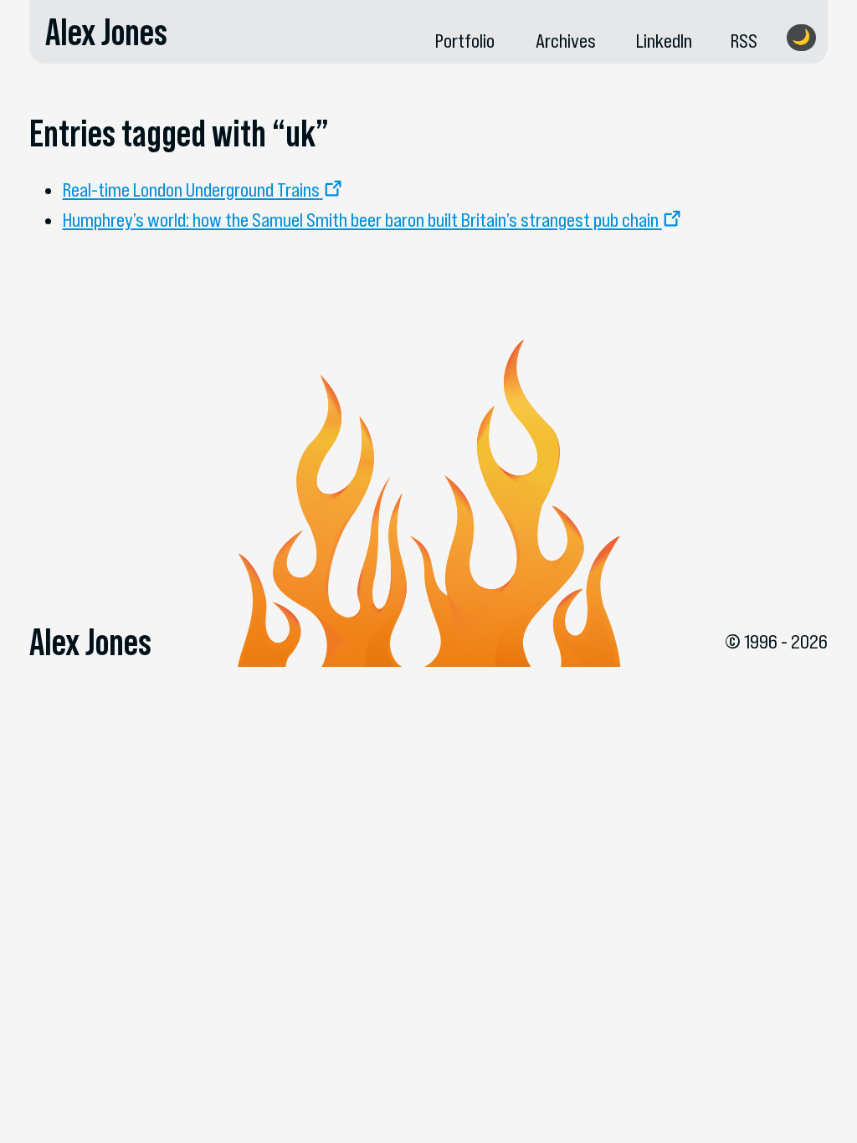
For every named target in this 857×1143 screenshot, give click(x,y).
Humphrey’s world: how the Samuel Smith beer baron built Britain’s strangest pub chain (361, 219)
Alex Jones (106, 32)
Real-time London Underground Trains (191, 189)
